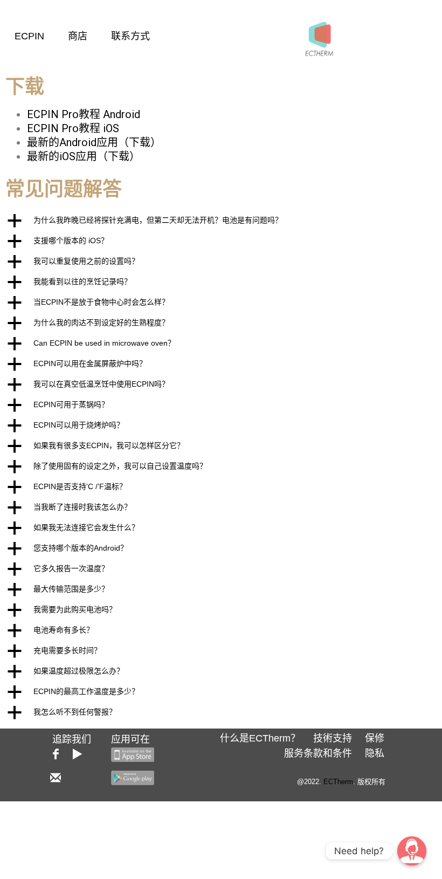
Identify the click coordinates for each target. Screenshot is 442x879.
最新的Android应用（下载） (94, 142)
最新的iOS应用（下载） (83, 156)
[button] (221, 220)
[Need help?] (411, 851)
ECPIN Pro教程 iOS (73, 128)
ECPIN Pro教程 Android (83, 114)
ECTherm (338, 782)
